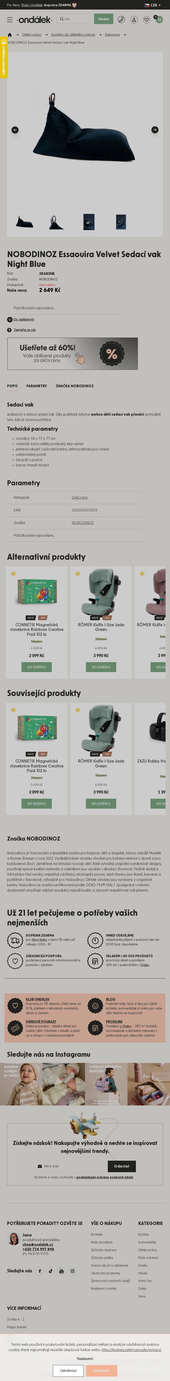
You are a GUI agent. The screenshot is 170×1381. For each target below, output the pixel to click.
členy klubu (39, 939)
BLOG (110, 999)
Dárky (142, 1288)
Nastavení (85, 1359)
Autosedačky (147, 1242)
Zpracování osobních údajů (110, 1281)
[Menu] (9, 19)
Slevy (142, 1296)
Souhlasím (101, 1371)
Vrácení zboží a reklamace (109, 1265)
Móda (142, 1273)
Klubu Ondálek (31, 5)
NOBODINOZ (83, 523)
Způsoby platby (102, 1258)
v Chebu (125, 1026)
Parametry (36, 386)
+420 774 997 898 (38, 1249)
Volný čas (144, 1281)
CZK (154, 5)
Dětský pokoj (147, 1250)
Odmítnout (68, 1371)
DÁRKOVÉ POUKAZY (41, 1021)
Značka (75, 386)
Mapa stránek (16, 1327)
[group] (36, 622)
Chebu (144, 965)
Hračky (142, 1265)
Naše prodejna (101, 1242)
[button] (36, 659)
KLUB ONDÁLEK (37, 999)
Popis (12, 386)
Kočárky (143, 1234)
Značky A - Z (15, 1319)
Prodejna (114, 1021)
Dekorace (80, 497)
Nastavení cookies (103, 1288)
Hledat (104, 19)
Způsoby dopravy (103, 1250)
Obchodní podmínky (105, 1273)
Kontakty (96, 1234)
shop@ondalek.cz (38, 1244)
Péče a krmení (148, 1258)
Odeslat (121, 1166)
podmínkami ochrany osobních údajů (104, 1177)
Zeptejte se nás (25, 330)
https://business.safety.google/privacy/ (131, 1350)
